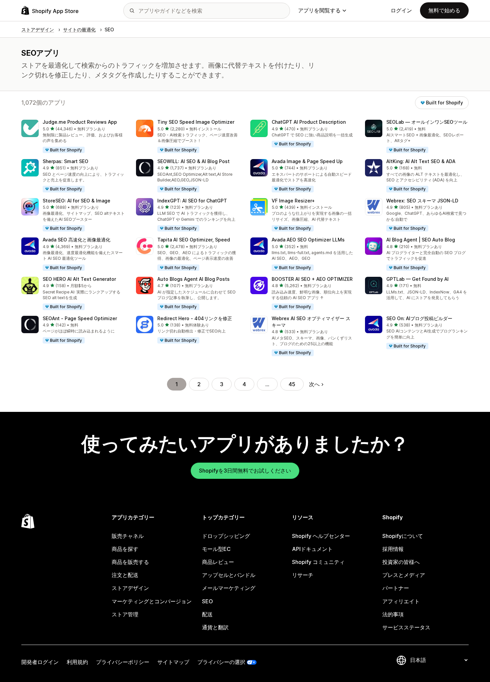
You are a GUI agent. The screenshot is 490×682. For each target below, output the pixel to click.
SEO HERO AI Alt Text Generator (79, 279)
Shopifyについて (402, 536)
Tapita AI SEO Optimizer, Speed (193, 239)
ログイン (401, 10)
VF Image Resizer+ (293, 200)
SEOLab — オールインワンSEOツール (426, 122)
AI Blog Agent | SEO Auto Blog (420, 239)
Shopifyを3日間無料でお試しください (245, 470)
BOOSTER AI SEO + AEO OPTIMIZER (312, 279)
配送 (207, 614)
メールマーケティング (228, 588)
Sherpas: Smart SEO (65, 161)
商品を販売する (130, 562)
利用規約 (77, 662)
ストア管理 (125, 614)
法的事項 (393, 614)
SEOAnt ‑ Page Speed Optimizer (80, 318)
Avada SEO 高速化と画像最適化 (76, 239)
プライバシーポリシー (122, 662)
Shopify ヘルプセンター (321, 536)
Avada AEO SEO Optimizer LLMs (308, 239)
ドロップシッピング (226, 536)
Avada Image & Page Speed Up (307, 161)
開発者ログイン (40, 662)
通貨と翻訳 (215, 627)
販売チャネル (128, 536)
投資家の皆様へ (401, 562)
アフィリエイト (401, 601)
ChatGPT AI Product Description (309, 122)
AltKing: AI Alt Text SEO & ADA (420, 161)
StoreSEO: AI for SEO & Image (76, 200)
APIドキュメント (312, 549)
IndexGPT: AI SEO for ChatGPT (192, 200)
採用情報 (393, 549)
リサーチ (302, 575)
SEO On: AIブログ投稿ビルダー (419, 318)
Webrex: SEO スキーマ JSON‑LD (422, 200)
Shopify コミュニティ (318, 562)
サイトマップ (173, 662)
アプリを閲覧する (319, 10)
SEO (207, 601)
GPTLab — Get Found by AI (417, 279)
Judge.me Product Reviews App (80, 122)
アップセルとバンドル (228, 575)
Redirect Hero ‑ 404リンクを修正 (194, 318)
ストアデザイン (130, 588)
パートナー (395, 588)
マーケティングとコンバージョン (152, 601)
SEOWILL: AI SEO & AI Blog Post (193, 161)
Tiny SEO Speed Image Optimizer (195, 122)
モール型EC (216, 549)
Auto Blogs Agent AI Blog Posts (193, 279)
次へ (314, 384)
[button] (73, 137)
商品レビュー (218, 562)
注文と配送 (125, 575)
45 (292, 384)
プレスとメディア (403, 575)
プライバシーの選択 (221, 662)
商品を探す (125, 549)
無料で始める (444, 10)
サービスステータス (406, 627)
